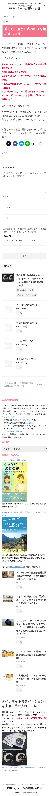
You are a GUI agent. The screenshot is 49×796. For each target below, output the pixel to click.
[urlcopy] (40, 143)
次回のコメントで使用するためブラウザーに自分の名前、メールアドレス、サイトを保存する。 (24, 230)
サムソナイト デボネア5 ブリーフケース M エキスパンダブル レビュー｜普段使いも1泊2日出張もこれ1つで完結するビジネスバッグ (31, 627)
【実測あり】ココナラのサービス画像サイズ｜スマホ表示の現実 (31, 679)
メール (6, 207)
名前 (5, 196)
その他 (6, 153)
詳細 (12, 417)
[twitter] (8, 143)
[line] (27, 143)
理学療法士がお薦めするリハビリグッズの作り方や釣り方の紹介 (24, 784)
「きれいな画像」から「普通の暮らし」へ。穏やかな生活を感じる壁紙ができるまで (31, 600)
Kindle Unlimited (17, 566)
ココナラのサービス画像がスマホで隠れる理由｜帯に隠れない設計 (31, 655)
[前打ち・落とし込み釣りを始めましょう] (21, 143)
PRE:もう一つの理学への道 (24, 8)
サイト (5, 218)
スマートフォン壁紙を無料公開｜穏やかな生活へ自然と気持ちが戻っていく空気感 (31, 576)
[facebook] (15, 143)
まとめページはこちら (23, 420)
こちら (31, 422)
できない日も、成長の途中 (14, 460)
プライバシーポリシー (14, 431)
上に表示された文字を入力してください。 (20, 240)
